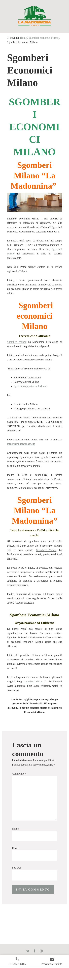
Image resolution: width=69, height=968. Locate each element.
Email (15, 848)
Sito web (16, 867)
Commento (19, 773)
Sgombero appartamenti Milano (30, 386)
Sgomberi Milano (16, 341)
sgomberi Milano (34, 681)
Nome (15, 828)
